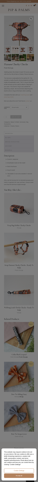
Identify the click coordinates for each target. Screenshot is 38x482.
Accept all (19, 475)
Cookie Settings (19, 470)
